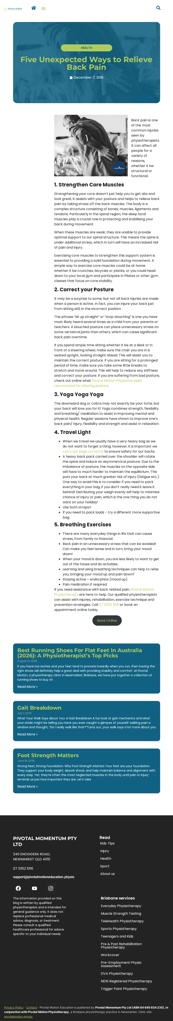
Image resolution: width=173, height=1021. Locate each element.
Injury (104, 851)
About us (107, 873)
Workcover (110, 955)
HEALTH (86, 48)
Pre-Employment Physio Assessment (121, 964)
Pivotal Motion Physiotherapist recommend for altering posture (98, 383)
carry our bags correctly (83, 451)
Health (105, 858)
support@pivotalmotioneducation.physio (43, 877)
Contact (31, 1007)
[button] (43, 8)
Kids (103, 843)
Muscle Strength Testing (121, 913)
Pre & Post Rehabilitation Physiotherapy (121, 946)
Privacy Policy (14, 1007)
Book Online (107, 620)
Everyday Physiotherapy (121, 905)
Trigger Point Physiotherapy (124, 988)
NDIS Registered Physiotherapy (126, 981)
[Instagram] (51, 888)
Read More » (27, 686)
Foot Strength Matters (48, 755)
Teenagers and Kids (117, 936)
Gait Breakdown (39, 708)
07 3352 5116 (109, 604)
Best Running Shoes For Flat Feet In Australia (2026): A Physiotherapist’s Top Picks (79, 653)
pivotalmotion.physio (18, 1016)
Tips (111, 843)
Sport (104, 866)
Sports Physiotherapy (119, 928)
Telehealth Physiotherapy (122, 921)
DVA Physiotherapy (117, 973)
